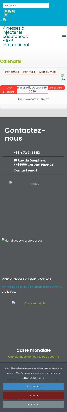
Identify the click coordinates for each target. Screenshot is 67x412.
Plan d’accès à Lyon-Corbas (26, 279)
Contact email (26, 170)
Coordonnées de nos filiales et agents (33, 357)
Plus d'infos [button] (33, 404)
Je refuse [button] (33, 395)
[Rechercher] (63, 78)
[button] (6, 21)
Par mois (29, 72)
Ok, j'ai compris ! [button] (33, 386)
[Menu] (64, 36)
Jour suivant (55, 87)
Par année (12, 72)
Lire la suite (9, 292)
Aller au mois (47, 72)
